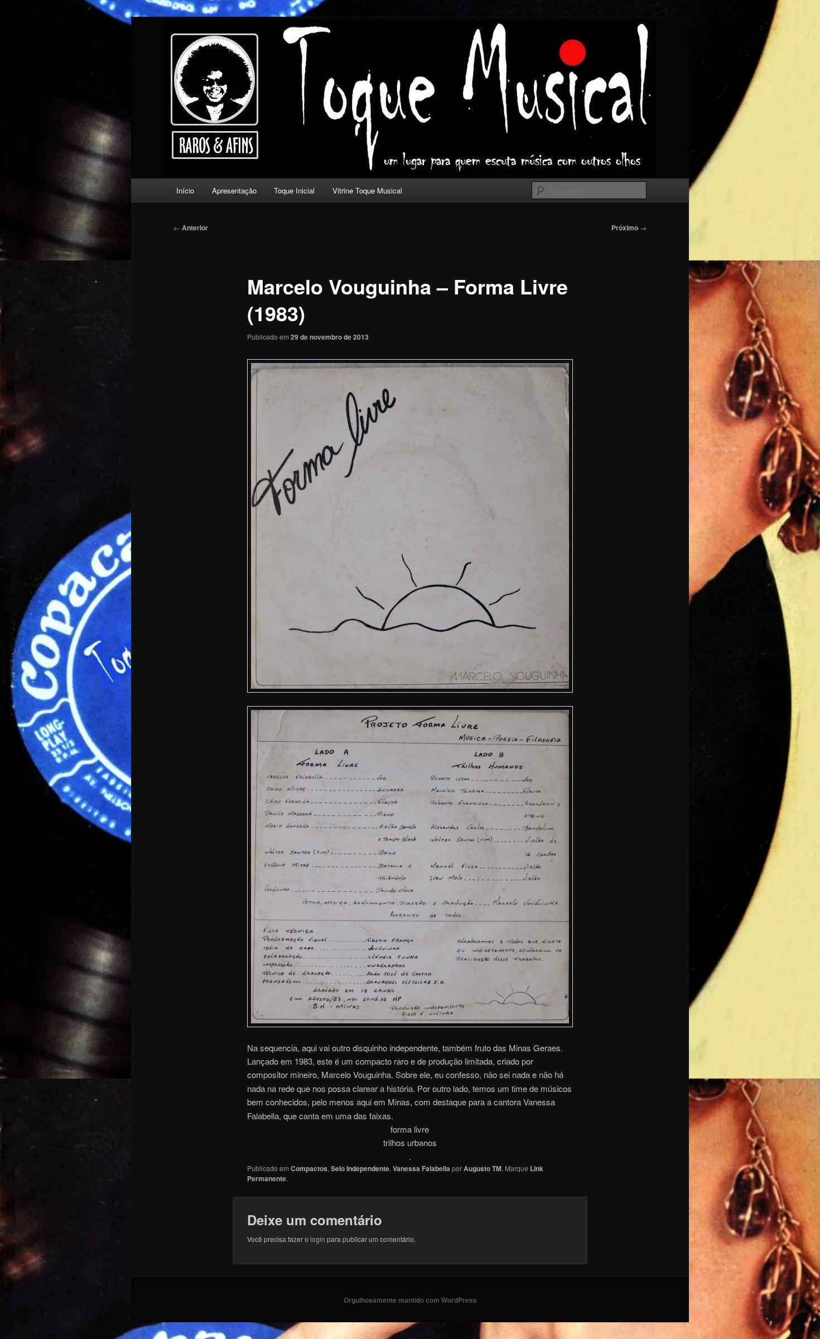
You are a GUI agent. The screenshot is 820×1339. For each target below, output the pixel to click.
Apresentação (234, 190)
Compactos (309, 1168)
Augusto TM (482, 1168)
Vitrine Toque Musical (367, 190)
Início (185, 190)
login (317, 1239)
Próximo (629, 228)
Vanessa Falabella (421, 1168)
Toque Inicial (294, 190)
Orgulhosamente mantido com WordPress (410, 1300)
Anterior (190, 228)
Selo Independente (360, 1168)
